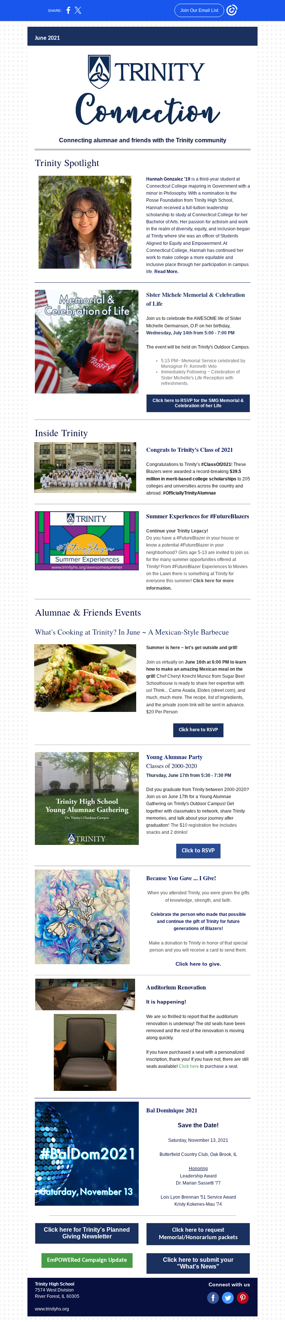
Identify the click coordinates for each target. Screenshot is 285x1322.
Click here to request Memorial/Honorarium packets (198, 1234)
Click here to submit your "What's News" (198, 1263)
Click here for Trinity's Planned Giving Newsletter (87, 1233)
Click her (188, 1066)
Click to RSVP (198, 851)
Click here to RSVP (198, 730)
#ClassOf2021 (216, 464)
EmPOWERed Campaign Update (87, 1260)
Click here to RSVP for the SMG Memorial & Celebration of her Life (198, 403)
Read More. (166, 271)
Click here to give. (198, 964)
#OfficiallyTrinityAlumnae (189, 493)
